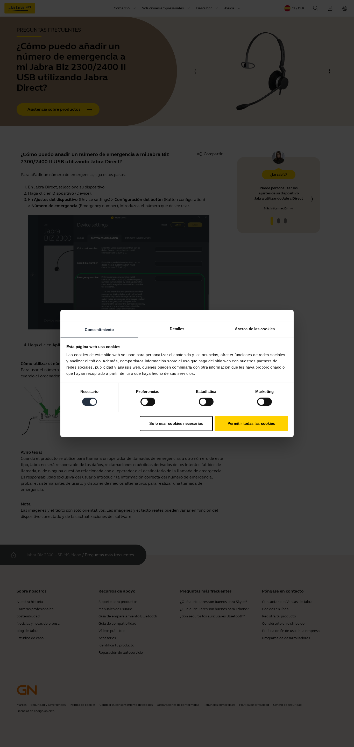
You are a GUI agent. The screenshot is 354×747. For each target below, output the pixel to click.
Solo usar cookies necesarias (176, 423)
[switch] (147, 402)
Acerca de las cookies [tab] (255, 329)
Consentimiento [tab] (99, 329)
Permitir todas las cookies (251, 423)
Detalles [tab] (177, 329)
